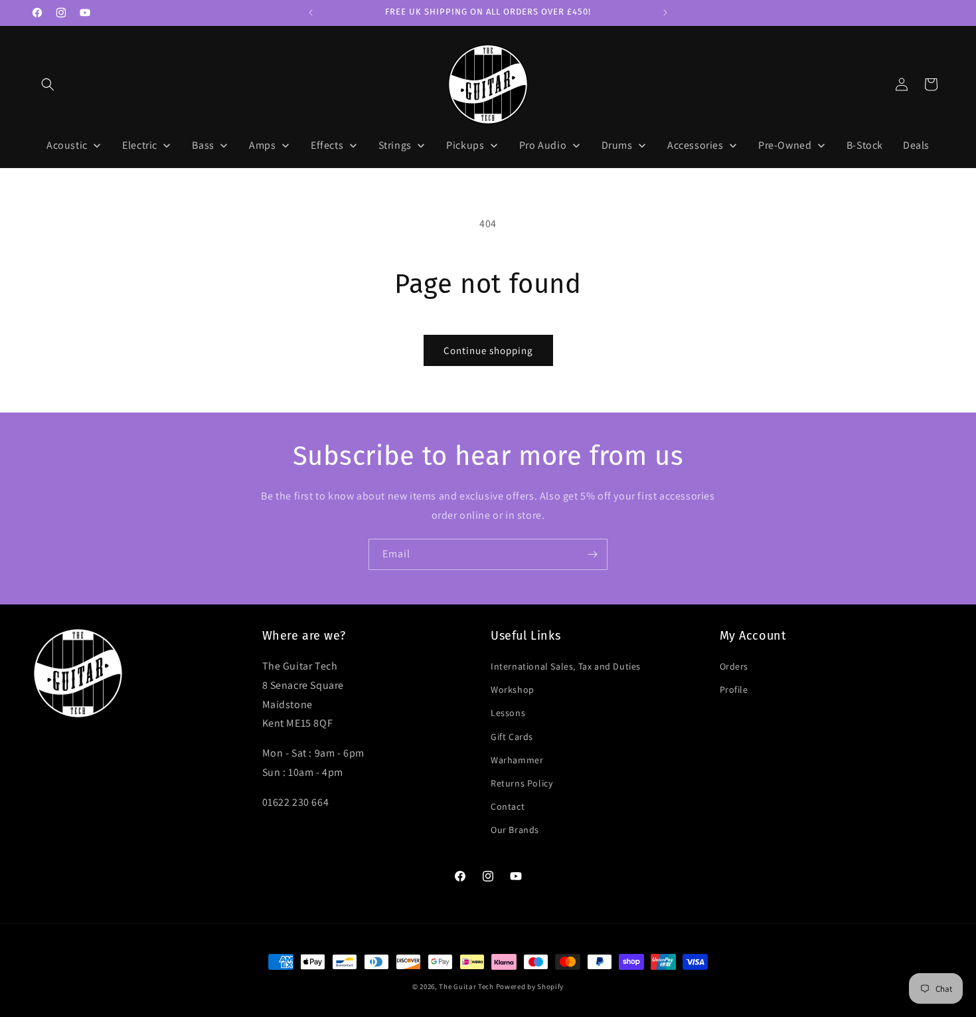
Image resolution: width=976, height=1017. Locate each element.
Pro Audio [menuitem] (542, 145)
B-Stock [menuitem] (865, 145)
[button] (47, 84)
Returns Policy (521, 783)
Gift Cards (512, 737)
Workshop (512, 689)
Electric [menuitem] (139, 145)
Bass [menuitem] (203, 145)
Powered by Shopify (530, 986)
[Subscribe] (592, 554)
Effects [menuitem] (327, 145)
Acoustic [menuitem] (67, 145)
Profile (734, 689)
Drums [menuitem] (617, 145)
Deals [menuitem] (916, 145)
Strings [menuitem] (395, 145)
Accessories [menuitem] (695, 145)
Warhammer (517, 760)
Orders (734, 666)
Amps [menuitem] (262, 145)
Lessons (508, 713)
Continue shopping (488, 350)
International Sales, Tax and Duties (566, 666)
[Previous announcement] (310, 12)
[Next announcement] (665, 12)
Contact (508, 806)
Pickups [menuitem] (465, 145)
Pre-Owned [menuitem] (784, 145)
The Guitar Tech (466, 986)
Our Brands (515, 830)
